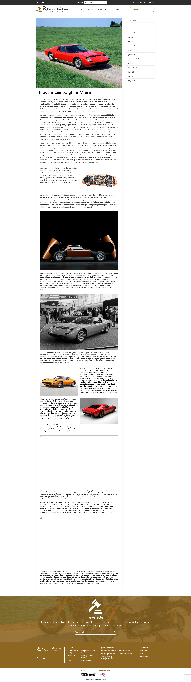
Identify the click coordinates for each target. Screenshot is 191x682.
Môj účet (143, 651)
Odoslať (112, 632)
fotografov (71, 656)
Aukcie (82, 9)
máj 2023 (131, 41)
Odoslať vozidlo (95, 9)
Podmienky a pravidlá (125, 651)
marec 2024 (132, 33)
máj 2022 (131, 81)
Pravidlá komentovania (109, 651)
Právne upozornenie (108, 654)
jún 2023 (131, 37)
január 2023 (132, 55)
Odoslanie (144, 657)
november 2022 (133, 63)
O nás (107, 9)
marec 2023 (132, 46)
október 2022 (133, 68)
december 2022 (133, 59)
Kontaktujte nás (87, 661)
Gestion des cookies (125, 654)
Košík (142, 654)
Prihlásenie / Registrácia (144, 3)
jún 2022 (131, 76)
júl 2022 (131, 72)
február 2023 (132, 50)
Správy (116, 9)
